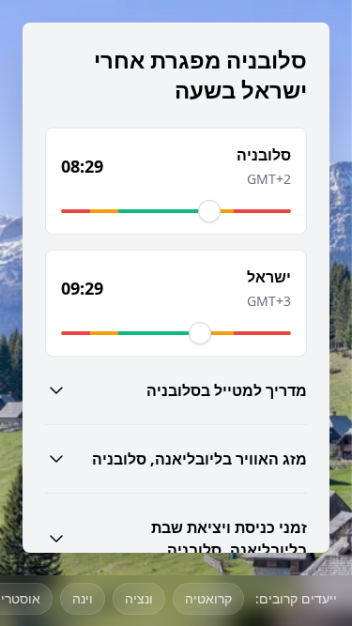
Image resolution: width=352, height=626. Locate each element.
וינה (82, 598)
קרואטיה (208, 598)
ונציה (139, 598)
